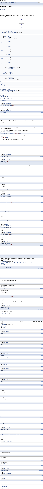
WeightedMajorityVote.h (8, 16)
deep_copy (8, 37)
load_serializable (9, 67)
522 (4, 209)
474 (4, 286)
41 (4, 331)
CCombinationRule (5, 140)
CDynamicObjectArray (3, 326)
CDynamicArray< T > (9, 325)
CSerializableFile (13, 66)
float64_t (17, 30)
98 (4, 232)
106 (4, 379)
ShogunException (4, 261)
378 (4, 468)
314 (4, 305)
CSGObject (5, 36)
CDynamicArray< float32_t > (21, 325)
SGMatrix (12, 32)
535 (4, 218)
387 (4, 458)
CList (16, 262)
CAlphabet (18, 262)
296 (4, 241)
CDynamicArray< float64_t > (15, 325)
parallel (4, 83)
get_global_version (9, 72)
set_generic (8, 41)
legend (21, 27)
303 (4, 427)
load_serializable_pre (7, 91)
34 (4, 16)
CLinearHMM (21, 262)
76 (4, 357)
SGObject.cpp (8, 131)
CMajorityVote (6, 153)
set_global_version (9, 71)
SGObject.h (8, 458)
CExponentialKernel (3, 263)
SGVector (14, 30)
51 (4, 154)
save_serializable (9, 66)
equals (8, 79)
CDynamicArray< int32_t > (27, 325)
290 (4, 194)
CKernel (6, 262)
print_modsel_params (9, 74)
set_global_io (9, 68)
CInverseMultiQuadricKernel (30, 262)
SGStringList (3, 73)
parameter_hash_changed (10, 78)
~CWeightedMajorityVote (10, 31)
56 (4, 342)
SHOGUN (1, 488)
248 (4, 432)
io (12, 68)
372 (4, 478)
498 (4, 200)
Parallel (2, 83)
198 (4, 159)
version (15, 71)
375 (4, 483)
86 (4, 225)
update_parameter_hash (10, 77)
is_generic (8, 38)
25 (4, 110)
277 (4, 187)
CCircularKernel (35, 262)
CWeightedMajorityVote (10, 30)
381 (4, 463)
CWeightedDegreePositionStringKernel (11, 262)
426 (4, 264)
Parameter (2, 85)
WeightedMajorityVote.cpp (9, 103)
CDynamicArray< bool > (38, 325)
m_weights (7, 96)
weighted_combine (7, 90)
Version (13, 71)
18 (4, 103)
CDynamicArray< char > (33, 325)
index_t (1, 211)
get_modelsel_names (9, 73)
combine (8, 32)
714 (4, 131)
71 (4, 353)
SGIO (11, 68)
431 (4, 327)
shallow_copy (9, 36)
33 (4, 114)
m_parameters (5, 85)
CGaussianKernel (25, 262)
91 (4, 368)
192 (4, 421)
